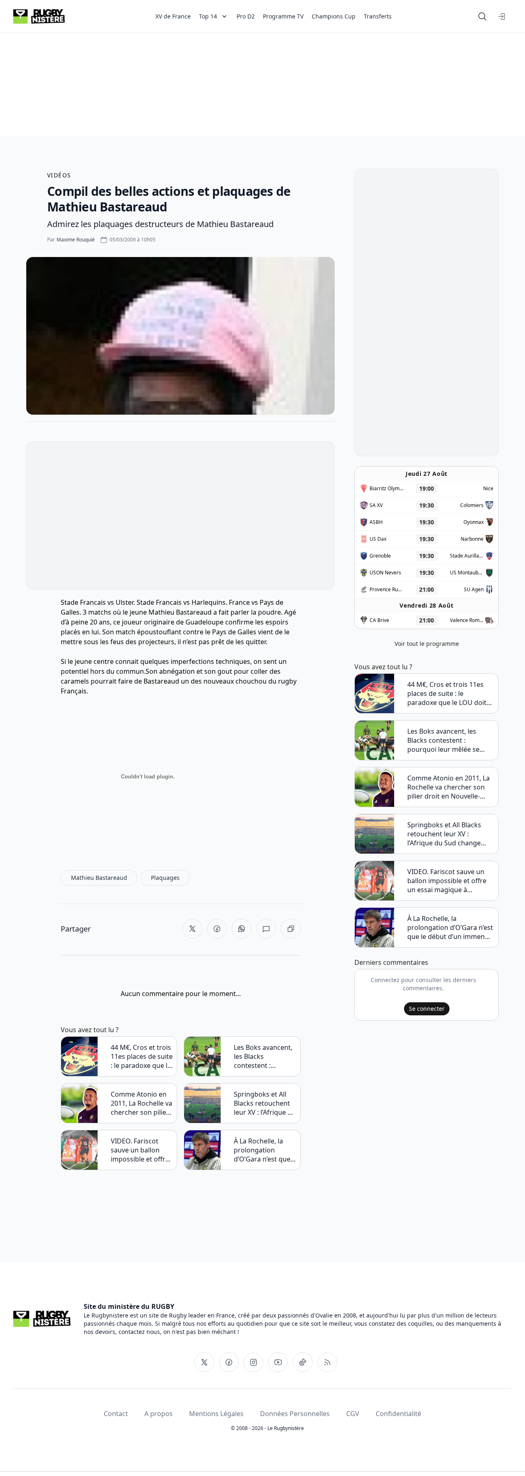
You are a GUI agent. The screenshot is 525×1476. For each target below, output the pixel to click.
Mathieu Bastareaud (180, 612)
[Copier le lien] (291, 929)
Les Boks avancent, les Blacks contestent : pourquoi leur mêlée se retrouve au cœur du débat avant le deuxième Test (263, 1056)
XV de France (173, 16)
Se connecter (427, 1008)
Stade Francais (83, 602)
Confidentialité (398, 1413)
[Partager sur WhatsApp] (241, 929)
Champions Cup (334, 16)
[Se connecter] (502, 16)
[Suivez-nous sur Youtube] (278, 1362)
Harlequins (209, 602)
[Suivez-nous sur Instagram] (253, 1362)
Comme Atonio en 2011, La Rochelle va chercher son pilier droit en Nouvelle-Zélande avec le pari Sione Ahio (141, 1103)
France (239, 602)
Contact (116, 1413)
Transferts (378, 16)
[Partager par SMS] (266, 929)
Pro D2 (246, 16)
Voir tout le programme (427, 643)
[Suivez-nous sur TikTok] (303, 1362)
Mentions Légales (216, 1413)
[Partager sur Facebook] (217, 929)
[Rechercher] (482, 16)
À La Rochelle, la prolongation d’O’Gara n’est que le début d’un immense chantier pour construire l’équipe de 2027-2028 (262, 1150)
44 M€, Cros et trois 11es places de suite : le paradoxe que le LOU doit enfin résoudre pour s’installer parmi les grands (142, 1056)
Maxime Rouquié (76, 239)
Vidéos (59, 175)
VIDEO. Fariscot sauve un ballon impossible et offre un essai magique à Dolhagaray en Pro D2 (141, 1150)
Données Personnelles (295, 1413)
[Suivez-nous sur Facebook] (229, 1362)
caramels (75, 681)
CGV (352, 1413)
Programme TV (283, 16)
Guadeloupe (204, 622)
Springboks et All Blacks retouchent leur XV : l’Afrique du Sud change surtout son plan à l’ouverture (265, 1103)
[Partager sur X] (192, 929)
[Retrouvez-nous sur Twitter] (204, 1362)
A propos (158, 1413)
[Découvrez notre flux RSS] (327, 1362)
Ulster (124, 602)
